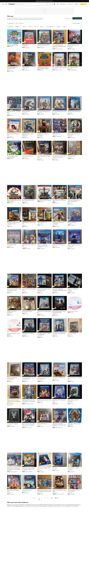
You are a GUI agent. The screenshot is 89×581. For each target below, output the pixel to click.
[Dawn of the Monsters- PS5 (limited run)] (75, 37)
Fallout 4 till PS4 (25, 67)
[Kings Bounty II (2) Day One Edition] (44, 192)
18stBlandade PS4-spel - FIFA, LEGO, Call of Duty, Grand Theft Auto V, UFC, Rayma (28, 400)
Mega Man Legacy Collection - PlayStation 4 (28, 134)
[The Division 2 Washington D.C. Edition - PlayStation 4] (75, 192)
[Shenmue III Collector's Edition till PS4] (29, 236)
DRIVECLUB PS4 (25, 45)
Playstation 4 (9, 504)
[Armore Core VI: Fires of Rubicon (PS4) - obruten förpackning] (29, 415)
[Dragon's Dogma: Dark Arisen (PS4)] (44, 392)
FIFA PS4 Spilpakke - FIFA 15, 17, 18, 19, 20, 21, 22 (74, 491)
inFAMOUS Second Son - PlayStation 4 (12, 312)
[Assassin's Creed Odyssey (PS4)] (75, 103)
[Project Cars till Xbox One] (29, 148)
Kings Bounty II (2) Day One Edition (44, 200)
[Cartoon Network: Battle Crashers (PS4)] (29, 281)
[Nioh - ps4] (59, 460)
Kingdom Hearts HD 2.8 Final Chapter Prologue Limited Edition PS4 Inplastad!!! (14, 400)
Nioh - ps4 (54, 467)
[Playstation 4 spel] (75, 148)
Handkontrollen (71, 504)
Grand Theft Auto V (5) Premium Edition (59, 201)
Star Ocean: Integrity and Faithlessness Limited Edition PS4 (59, 46)
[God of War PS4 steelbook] (14, 415)
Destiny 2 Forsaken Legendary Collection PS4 (74, 245)
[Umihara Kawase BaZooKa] (14, 37)
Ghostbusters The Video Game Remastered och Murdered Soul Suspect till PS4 (13, 468)
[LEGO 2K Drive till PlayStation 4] (59, 369)
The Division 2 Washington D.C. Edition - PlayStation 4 (74, 201)
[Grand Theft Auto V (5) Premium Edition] (59, 192)
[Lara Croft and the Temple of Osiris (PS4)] (75, 460)
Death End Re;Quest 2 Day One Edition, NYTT (74, 134)
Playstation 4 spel (71, 156)
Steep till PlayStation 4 (27, 490)
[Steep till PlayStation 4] (29, 482)
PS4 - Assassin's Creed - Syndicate (59, 67)
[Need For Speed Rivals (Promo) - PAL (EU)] (14, 325)
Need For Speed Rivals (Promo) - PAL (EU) (13, 334)
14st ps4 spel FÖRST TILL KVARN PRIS (13, 112)
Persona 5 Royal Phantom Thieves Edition (59, 491)
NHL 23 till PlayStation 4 (42, 423)
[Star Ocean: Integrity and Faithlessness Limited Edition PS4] (59, 37)
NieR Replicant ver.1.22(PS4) (28, 333)
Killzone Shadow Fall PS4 (27, 311)
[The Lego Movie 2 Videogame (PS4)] (14, 482)
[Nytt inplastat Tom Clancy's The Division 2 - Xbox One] (59, 148)
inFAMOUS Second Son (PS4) (43, 45)
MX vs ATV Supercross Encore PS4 (59, 111)
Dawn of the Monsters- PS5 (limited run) (73, 46)
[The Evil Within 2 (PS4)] (14, 236)
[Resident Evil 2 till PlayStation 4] (59, 236)
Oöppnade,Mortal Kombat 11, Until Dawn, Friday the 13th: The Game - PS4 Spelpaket (44, 491)
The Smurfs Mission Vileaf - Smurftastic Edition (12, 157)
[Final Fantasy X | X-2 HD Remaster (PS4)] (59, 392)
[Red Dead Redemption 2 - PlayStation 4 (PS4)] (14, 59)
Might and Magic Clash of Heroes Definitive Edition (14, 201)
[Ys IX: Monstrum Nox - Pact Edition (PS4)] (75, 369)
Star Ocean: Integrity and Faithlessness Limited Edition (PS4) (59, 289)
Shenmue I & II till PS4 (72, 222)
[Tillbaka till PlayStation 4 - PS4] (8, 23)
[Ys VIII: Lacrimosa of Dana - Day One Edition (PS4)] (44, 369)
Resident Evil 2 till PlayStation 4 (58, 244)
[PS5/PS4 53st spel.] (59, 125)
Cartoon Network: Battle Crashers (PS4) (29, 289)
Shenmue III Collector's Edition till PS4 (29, 245)
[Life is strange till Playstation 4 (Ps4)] (14, 125)
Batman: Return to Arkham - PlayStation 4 (73, 400)
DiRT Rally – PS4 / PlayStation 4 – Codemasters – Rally (14, 223)
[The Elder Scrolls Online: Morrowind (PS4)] (14, 369)
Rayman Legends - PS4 (42, 222)
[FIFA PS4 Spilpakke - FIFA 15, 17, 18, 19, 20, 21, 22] (75, 482)
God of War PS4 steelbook (12, 423)
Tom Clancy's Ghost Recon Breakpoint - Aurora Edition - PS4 (59, 424)
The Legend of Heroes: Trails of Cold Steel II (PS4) (28, 378)
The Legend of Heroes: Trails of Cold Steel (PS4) (43, 334)
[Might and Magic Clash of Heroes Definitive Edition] (14, 192)
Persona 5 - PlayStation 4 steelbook (73, 289)
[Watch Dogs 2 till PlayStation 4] (44, 103)
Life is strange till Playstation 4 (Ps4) (13, 134)
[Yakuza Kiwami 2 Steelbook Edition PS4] (44, 303)
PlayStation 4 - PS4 (13, 23)
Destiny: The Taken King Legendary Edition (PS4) (42, 245)
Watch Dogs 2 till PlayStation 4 (43, 111)
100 (52, 497)
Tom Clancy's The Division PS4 (58, 333)
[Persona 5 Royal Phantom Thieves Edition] (59, 482)
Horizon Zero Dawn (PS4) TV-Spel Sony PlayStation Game (14, 289)
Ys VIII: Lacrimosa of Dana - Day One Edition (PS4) (43, 378)
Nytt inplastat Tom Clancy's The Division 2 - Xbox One (59, 157)
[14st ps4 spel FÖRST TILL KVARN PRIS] (14, 103)
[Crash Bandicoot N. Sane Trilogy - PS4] (29, 214)
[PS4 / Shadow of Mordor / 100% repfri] (44, 460)
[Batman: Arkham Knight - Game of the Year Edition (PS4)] (59, 303)
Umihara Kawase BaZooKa (12, 45)
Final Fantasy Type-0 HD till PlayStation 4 (58, 223)
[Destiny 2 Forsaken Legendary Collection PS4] (75, 236)
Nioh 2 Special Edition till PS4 (28, 200)
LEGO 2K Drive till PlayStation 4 (58, 377)
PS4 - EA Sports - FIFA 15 (73, 67)
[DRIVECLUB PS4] (29, 37)
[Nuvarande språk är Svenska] (54, 4)
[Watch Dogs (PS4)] (29, 103)
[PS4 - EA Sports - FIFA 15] (75, 59)
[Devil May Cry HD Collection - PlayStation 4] (44, 125)
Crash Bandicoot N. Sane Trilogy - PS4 (29, 223)
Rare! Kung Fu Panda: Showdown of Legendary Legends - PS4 (29, 468)
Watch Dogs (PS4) (26, 111)
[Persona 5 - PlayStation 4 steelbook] (75, 281)
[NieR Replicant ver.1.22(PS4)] (29, 325)
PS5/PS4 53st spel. (56, 133)
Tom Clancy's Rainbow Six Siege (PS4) (43, 157)
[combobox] (32, 4)
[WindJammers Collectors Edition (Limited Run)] (75, 415)
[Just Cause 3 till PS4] (75, 325)
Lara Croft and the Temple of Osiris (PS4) (74, 468)
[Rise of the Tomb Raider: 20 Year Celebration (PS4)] (44, 281)
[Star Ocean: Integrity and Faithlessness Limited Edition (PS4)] (59, 281)
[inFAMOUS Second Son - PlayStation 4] (14, 303)
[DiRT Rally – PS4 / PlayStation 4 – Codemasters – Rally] (14, 214)
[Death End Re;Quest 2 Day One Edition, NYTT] (75, 125)
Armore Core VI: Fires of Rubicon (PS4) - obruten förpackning (28, 424)
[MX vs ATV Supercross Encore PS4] (59, 103)
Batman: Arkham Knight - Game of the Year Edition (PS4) (59, 312)
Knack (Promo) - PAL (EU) (73, 311)
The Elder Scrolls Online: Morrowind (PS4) (12, 378)
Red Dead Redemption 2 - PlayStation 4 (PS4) (12, 68)
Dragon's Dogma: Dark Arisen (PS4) (44, 399)
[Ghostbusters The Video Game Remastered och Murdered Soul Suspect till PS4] (14, 460)
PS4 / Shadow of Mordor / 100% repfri (43, 468)
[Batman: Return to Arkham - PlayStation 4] (75, 392)
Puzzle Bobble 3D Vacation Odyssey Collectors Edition (42, 68)
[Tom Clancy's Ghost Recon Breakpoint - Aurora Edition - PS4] (59, 415)
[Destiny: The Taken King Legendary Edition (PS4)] (44, 236)
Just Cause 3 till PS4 (72, 333)
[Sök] (47, 4)
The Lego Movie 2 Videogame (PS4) (13, 491)
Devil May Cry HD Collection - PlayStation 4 (43, 134)
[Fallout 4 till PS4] (29, 59)
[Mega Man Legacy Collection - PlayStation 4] (29, 125)
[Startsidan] (11, 4)
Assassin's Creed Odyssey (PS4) (74, 111)
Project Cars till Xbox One (27, 156)
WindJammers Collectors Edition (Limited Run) (74, 424)
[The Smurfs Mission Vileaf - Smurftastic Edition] (14, 148)
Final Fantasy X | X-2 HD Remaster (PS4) (59, 400)
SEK (58, 4)
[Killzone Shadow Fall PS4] (29, 303)
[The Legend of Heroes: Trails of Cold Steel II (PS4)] (29, 369)
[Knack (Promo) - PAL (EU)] (75, 303)
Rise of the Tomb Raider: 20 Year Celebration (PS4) (44, 289)
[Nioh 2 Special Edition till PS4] (29, 192)
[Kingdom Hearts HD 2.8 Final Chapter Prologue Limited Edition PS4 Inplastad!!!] (14, 392)
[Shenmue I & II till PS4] (75, 214)
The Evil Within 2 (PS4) (11, 244)
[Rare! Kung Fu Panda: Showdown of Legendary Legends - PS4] (29, 460)
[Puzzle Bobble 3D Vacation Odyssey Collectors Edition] (44, 59)
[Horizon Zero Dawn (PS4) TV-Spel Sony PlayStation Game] (14, 281)
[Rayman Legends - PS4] (44, 214)
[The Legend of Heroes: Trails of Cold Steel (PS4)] (44, 325)
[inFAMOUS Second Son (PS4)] (44, 37)
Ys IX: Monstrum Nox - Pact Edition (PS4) (75, 378)
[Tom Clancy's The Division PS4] (59, 325)
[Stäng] (88, 1)
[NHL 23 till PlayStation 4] (44, 415)
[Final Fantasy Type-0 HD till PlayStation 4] (59, 214)
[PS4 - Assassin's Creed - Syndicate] (59, 59)
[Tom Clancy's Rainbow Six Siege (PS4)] (44, 148)
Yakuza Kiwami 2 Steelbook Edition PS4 (44, 312)
